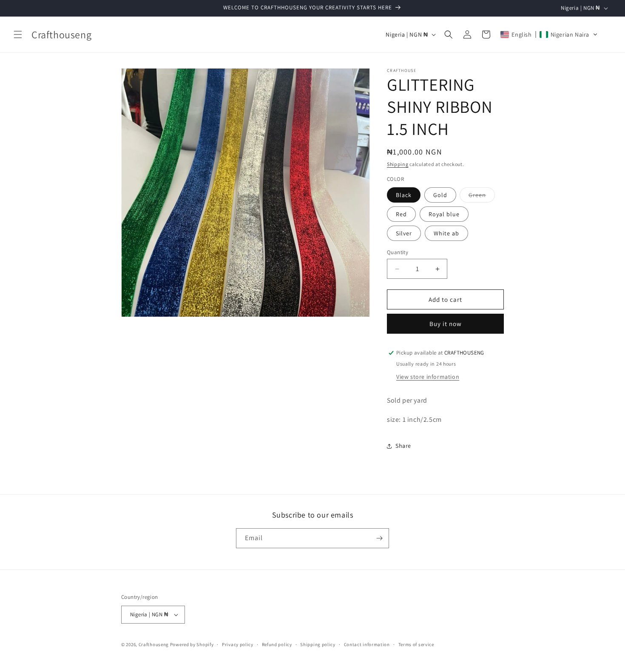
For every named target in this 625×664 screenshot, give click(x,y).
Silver (404, 233)
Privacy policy (237, 644)
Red (401, 214)
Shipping (398, 164)
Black (404, 195)
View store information (427, 377)
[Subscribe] (379, 538)
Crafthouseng (154, 644)
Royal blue (444, 214)
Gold (440, 195)
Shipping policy (317, 644)
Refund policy (277, 644)
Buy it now (445, 324)
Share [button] (403, 445)
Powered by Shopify (192, 644)
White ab (446, 233)
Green (482, 197)
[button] (18, 34)
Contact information (367, 644)
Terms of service (416, 644)
